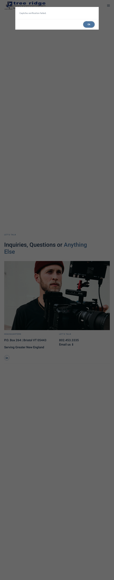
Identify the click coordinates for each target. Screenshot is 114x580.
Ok (89, 24)
